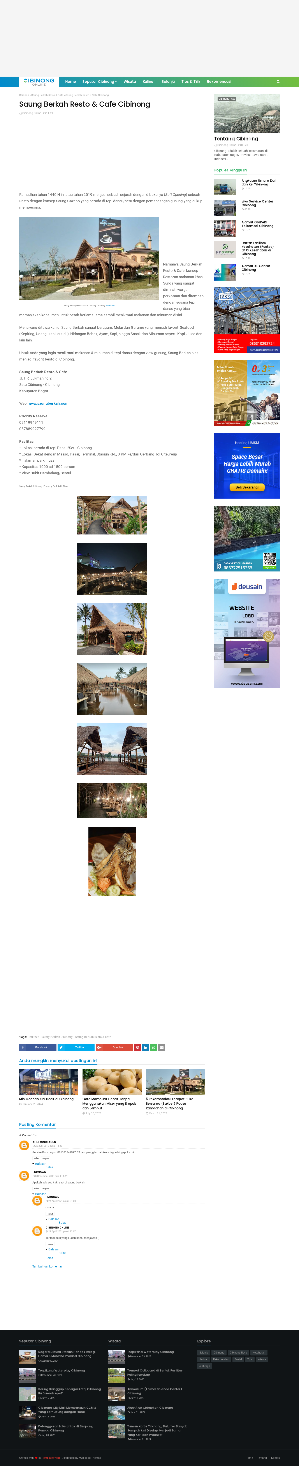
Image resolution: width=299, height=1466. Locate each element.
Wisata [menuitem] (130, 81)
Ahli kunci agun (44, 1142)
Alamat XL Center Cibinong (256, 268)
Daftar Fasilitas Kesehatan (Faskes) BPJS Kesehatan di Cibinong (258, 248)
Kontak (275, 1457)
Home (249, 1457)
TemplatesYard (51, 1457)
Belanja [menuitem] (168, 81)
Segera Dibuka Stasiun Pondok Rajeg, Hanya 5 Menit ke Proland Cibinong (67, 1354)
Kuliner (34, 1037)
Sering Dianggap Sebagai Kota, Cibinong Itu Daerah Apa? (69, 1391)
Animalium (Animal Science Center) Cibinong (154, 1391)
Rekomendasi (221, 1359)
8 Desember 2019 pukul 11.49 (51, 1176)
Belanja (203, 1352)
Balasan (40, 1163)
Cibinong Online (31, 113)
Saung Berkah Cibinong (57, 1037)
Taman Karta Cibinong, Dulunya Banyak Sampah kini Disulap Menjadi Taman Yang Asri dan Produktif (157, 1430)
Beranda (24, 95)
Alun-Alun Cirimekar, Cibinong (150, 1408)
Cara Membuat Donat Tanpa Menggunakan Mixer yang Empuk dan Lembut (109, 1103)
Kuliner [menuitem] (149, 81)
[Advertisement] (149, 38)
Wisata (262, 1359)
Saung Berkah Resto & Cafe (47, 95)
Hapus (45, 1158)
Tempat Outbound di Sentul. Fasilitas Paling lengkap (155, 1372)
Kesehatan (259, 1352)
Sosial (238, 1359)
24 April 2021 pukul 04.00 (62, 1201)
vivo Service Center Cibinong (258, 203)
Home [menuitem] (70, 81)
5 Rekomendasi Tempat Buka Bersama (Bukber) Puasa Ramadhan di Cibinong (169, 1103)
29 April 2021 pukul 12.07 (62, 1231)
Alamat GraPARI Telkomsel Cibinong (258, 224)
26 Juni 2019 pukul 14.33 (48, 1145)
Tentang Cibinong (236, 138)
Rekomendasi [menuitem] (219, 81)
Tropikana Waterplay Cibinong (61, 1370)
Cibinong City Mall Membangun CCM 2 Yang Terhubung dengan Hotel (67, 1410)
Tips (249, 1359)
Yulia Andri (110, 305)
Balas (36, 1158)
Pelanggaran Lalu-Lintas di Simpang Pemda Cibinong (65, 1428)
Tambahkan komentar (47, 1266)
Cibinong (219, 1352)
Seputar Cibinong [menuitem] (98, 81)
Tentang (262, 1457)
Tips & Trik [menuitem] (191, 81)
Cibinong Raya (238, 1352)
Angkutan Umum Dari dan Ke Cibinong (259, 182)
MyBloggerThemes (90, 1457)
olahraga (204, 1366)
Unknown (39, 1172)
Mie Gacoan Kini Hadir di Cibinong (46, 1099)
